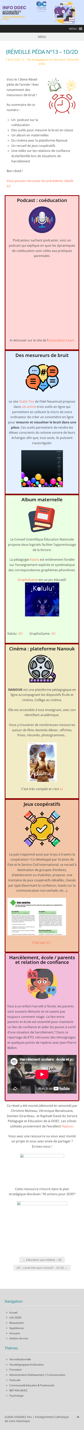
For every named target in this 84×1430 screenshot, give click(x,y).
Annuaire (14, 1333)
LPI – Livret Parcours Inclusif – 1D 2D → (42, 1268)
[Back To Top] (78, 1417)
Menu (42, 37)
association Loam (61, 340)
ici (61, 789)
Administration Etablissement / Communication (37, 1375)
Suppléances (16, 1328)
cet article (29, 407)
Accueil (13, 1312)
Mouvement (16, 1323)
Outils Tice (26, 401)
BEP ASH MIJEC (18, 1390)
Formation (15, 1369)
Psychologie (16, 1395)
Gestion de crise (18, 1338)
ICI (20, 633)
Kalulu (34, 559)
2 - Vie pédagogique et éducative (44, 59)
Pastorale (14, 1380)
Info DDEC (15, 1317)
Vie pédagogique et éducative (26, 1364)
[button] (73, 29)
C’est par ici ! (42, 942)
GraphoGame (28, 580)
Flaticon (67, 1126)
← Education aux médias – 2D (42, 1260)
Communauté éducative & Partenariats (32, 1385)
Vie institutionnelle (20, 1359)
